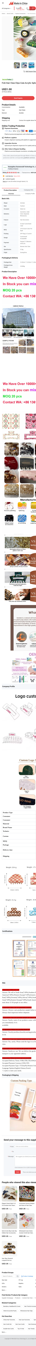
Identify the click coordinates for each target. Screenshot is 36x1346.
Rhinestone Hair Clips (26, 1311)
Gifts (3, 1283)
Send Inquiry (18, 98)
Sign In (5, 181)
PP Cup (21, 1280)
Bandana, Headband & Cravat (11, 1306)
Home (3, 13)
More (3, 1332)
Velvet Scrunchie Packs (10, 1311)
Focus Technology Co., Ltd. (23, 1338)
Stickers (4, 1287)
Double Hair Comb (8, 1329)
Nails (20, 1287)
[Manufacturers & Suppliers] (18, 3)
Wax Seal (4, 1280)
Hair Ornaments (31, 13)
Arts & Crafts (10, 13)
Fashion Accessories (20, 13)
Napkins (21, 1283)
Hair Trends (31, 1329)
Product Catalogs (28, 1276)
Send (17, 1172)
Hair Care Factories (24, 1320)
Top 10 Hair (21, 1329)
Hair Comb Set (7, 1324)
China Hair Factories (9, 1320)
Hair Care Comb (19, 1324)
